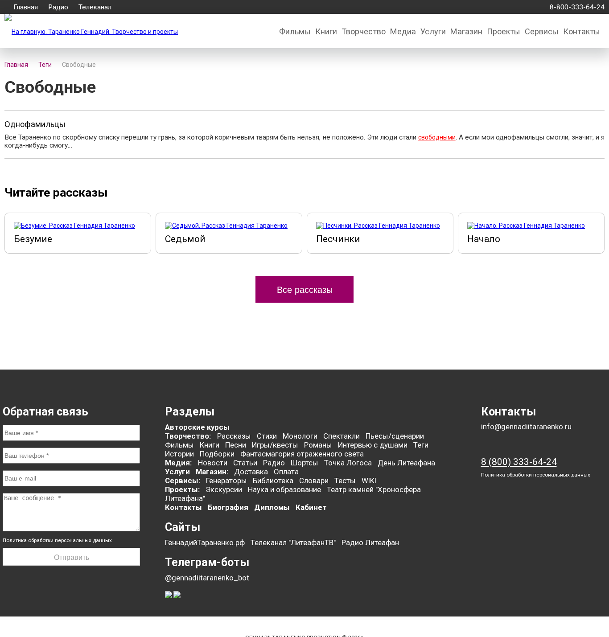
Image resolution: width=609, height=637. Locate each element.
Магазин (466, 31)
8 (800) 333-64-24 (519, 461)
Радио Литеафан (370, 542)
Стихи (267, 436)
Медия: (179, 462)
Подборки (217, 453)
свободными (437, 137)
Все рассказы (305, 290)
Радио (58, 7)
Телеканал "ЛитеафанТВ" (293, 542)
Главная (25, 7)
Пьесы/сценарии (395, 436)
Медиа (403, 31)
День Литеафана (406, 462)
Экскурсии (224, 489)
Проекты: (182, 489)
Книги (326, 31)
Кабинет (311, 507)
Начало (483, 239)
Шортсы (304, 462)
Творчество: (189, 436)
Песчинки (338, 239)
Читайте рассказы (56, 192)
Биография (228, 507)
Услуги (433, 31)
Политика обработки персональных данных (57, 540)
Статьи (245, 462)
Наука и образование (284, 489)
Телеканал (94, 7)
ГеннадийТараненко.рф (205, 542)
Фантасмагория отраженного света (302, 453)
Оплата (286, 471)
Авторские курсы (197, 427)
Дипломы (272, 507)
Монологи (300, 436)
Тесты (345, 480)
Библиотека (273, 480)
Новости (212, 462)
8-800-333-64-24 (575, 7)
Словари (314, 480)
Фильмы (295, 31)
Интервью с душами (372, 444)
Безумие (33, 239)
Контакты (581, 31)
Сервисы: (182, 480)
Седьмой (185, 239)
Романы (318, 444)
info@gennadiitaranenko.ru (526, 427)
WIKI (369, 480)
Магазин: (212, 471)
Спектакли (341, 436)
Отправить (71, 557)
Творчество (364, 31)
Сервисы (542, 31)
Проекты (503, 31)
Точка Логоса (348, 462)
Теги (420, 444)
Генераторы (226, 480)
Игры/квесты (275, 444)
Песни (235, 444)
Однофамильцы (35, 124)
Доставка (251, 471)
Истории (179, 453)
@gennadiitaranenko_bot (207, 577)
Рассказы (234, 436)
